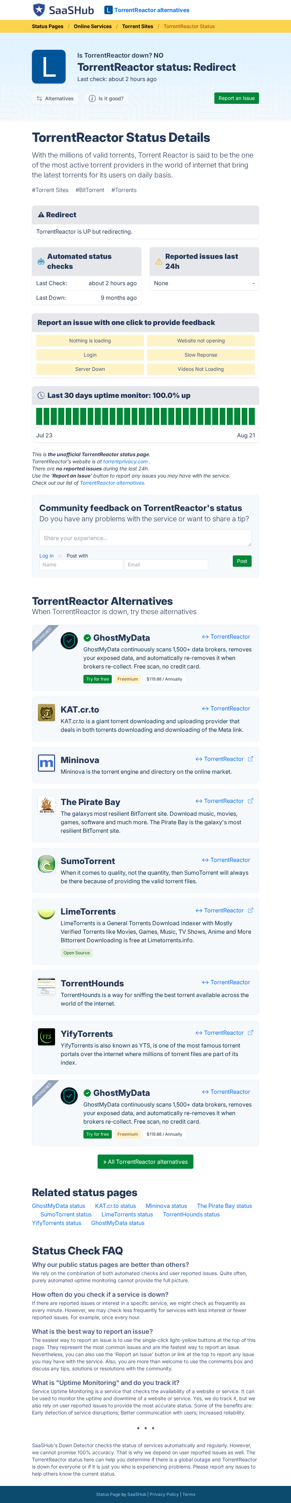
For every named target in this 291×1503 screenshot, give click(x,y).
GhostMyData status (58, 1205)
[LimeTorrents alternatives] (46, 914)
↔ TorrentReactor (226, 636)
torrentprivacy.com (125, 461)
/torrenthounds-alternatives (74, 975)
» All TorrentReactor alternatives (145, 1161)
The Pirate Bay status (224, 1205)
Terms (188, 1494)
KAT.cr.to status (115, 1205)
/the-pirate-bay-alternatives (74, 793)
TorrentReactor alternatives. (113, 483)
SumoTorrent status (66, 1214)
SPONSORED (43, 636)
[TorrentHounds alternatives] (46, 986)
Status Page (108, 1494)
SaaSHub (136, 1494)
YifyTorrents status (56, 1222)
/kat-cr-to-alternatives (67, 701)
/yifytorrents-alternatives (71, 1025)
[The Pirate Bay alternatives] (46, 805)
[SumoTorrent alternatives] (46, 864)
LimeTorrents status (127, 1214)
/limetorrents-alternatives (71, 903)
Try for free (97, 679)
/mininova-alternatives (67, 751)
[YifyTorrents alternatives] (46, 1036)
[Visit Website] (250, 758)
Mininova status (166, 1205)
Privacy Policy (164, 1494)
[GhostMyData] (69, 640)
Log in (47, 556)
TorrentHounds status (191, 1214)
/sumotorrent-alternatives (71, 852)
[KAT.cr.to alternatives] (46, 712)
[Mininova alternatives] (46, 763)
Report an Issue (237, 98)
